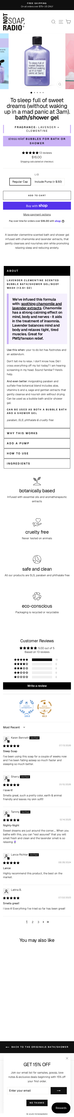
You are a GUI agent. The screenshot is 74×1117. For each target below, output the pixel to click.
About (13, 270)
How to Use (18, 453)
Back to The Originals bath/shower (40, 1047)
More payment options (37, 214)
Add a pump (18, 443)
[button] (30, 152)
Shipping (24, 161)
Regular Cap (20, 181)
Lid (37, 174)
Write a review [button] (37, 686)
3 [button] (38, 922)
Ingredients (18, 463)
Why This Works (22, 433)
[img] (11, 746)
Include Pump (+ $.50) (48, 181)
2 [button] (32, 922)
